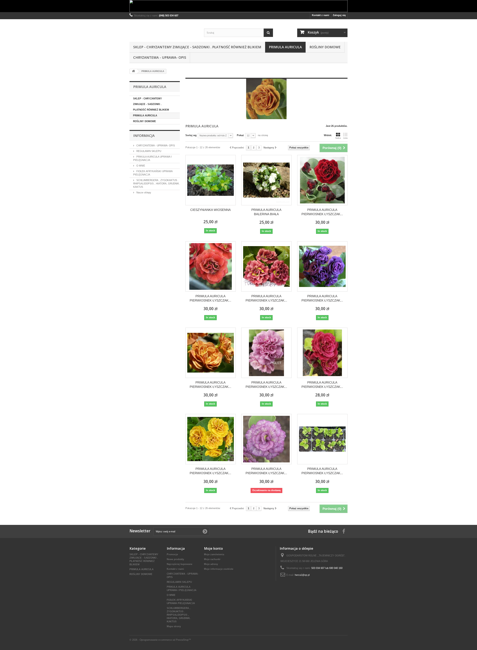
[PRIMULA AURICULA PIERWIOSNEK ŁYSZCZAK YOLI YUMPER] (266, 439)
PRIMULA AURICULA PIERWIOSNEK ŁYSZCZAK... (322, 212)
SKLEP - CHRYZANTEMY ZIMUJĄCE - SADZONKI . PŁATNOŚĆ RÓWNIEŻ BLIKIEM (197, 47)
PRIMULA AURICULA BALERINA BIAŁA (266, 212)
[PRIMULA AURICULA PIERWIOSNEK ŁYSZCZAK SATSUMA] (210, 439)
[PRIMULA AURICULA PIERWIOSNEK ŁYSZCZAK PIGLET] (266, 352)
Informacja (144, 135)
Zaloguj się (339, 15)
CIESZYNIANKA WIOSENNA (210, 210)
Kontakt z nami (320, 15)
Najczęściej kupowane (179, 564)
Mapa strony (174, 626)
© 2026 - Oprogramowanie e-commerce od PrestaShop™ (160, 639)
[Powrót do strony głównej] (133, 71)
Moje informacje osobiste (218, 569)
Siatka (338, 138)
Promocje (172, 554)
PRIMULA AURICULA (285, 47)
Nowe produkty (175, 559)
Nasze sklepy (143, 192)
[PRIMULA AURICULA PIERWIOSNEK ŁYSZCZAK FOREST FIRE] (210, 266)
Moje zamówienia (214, 554)
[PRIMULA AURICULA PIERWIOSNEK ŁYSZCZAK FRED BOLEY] (322, 266)
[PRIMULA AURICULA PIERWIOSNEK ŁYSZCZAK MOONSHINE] (210, 352)
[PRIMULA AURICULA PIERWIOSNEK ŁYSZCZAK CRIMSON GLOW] (322, 180)
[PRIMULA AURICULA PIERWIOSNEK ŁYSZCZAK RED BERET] (322, 352)
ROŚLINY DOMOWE (325, 47)
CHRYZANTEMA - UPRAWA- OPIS (159, 57)
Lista (345, 138)
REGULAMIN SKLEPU (148, 151)
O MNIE (140, 165)
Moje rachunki (212, 559)
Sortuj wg (191, 135)
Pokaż (240, 135)
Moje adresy (211, 564)
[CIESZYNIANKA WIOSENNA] (210, 180)
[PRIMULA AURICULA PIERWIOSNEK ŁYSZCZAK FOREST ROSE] (266, 266)
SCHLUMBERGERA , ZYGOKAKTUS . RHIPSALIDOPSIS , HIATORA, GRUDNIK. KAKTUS (156, 183)
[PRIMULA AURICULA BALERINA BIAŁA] (266, 180)
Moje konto (213, 548)
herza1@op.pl (302, 575)
